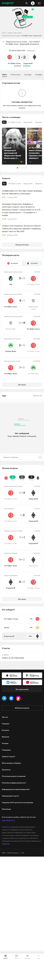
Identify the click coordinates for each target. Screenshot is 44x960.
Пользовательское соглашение (14, 776)
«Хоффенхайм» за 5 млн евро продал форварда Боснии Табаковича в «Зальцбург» (22, 192)
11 (5, 219)
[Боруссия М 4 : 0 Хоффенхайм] (26, 65)
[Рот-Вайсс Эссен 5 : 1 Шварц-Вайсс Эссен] (18, 65)
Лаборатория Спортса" (10, 796)
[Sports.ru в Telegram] (5, 699)
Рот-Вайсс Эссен (14, 63)
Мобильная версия (22, 708)
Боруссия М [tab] (28, 183)
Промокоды (6, 809)
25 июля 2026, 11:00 (17, 50)
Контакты (5, 730)
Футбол (10, 33)
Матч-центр (17, 33)
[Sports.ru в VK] (12, 699)
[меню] (39, 3)
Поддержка (6, 750)
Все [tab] (4, 183)
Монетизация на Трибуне (11, 763)
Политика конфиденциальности (14, 783)
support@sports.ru (8, 820)
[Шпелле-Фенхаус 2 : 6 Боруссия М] (28, 65)
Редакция (5, 724)
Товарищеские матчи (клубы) (11, 35)
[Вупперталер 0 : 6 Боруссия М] (29, 65)
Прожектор (6, 770)
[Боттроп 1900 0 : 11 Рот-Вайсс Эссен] (17, 65)
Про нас (5, 717)
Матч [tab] (4, 74)
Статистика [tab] (15, 74)
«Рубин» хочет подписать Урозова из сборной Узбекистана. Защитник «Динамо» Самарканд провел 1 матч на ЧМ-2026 (21, 228)
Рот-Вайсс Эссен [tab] (14, 183)
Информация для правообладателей (15, 789)
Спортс (4, 33)
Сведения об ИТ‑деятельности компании (17, 802)
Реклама (5, 743)
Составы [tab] (28, 74)
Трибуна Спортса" (8, 756)
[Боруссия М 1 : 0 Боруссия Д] (23, 65)
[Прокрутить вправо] (38, 146)
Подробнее (6, 844)
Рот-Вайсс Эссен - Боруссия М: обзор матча (32, 35)
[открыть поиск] (26, 3)
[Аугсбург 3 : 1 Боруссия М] (25, 65)
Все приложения (22, 689)
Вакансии (5, 737)
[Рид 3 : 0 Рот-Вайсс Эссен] (20, 65)
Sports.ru (7, 827)
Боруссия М (28, 63)
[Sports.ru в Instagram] (19, 699)
